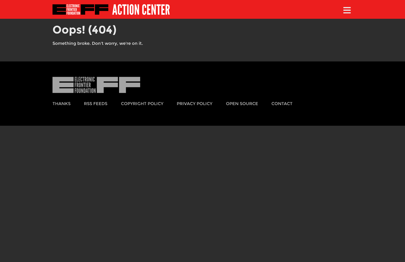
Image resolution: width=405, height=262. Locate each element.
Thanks (61, 103)
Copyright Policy (142, 103)
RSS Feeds (95, 103)
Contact (281, 103)
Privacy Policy (194, 103)
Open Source (242, 103)
